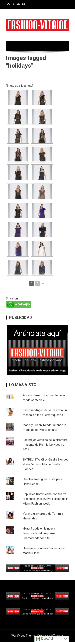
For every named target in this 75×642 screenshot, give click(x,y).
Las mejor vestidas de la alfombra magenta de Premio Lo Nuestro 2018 (45, 444)
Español (46, 638)
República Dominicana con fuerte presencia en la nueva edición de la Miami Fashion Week (45, 498)
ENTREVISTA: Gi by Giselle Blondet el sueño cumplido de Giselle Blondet (45, 464)
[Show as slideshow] (19, 85)
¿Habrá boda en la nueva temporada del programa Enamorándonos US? (39, 533)
